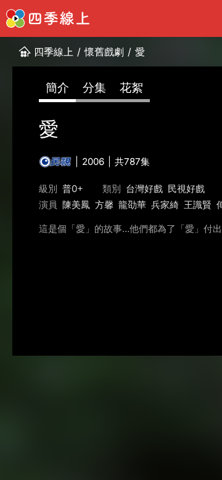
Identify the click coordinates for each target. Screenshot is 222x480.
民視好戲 (186, 188)
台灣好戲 (144, 188)
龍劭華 (132, 204)
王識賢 (198, 204)
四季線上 (53, 52)
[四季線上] (47, 18)
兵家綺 (165, 204)
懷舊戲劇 (104, 52)
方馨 (104, 204)
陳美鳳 (76, 204)
